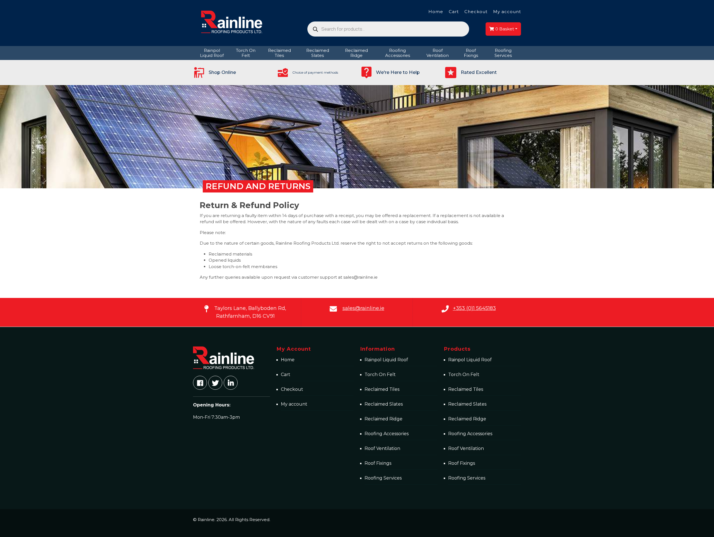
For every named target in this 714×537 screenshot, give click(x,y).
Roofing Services (383, 478)
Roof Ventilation (382, 448)
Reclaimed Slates (384, 404)
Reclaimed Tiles (382, 389)
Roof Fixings (378, 463)
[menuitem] (212, 53)
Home (435, 11)
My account (507, 11)
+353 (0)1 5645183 (474, 308)
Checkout (476, 11)
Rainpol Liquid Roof (386, 359)
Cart (454, 11)
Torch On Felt (380, 374)
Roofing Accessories (387, 433)
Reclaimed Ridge (383, 419)
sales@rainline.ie (363, 308)
